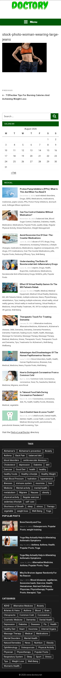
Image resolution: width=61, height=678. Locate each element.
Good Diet (20, 469)
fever (33, 382)
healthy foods (39, 402)
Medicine (53, 294)
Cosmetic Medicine (13, 619)
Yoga (48, 511)
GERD (28, 199)
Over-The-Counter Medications (37, 251)
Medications (37, 199)
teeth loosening (27, 425)
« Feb (13, 172)
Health (52, 222)
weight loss (22, 511)
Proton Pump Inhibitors (38, 202)
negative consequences (44, 248)
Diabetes (36, 222)
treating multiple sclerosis (30, 300)
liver (49, 362)
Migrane (14, 385)
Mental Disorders (12, 638)
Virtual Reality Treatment (21, 307)
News (41, 297)
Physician (25, 589)
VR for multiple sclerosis (46, 307)
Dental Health (50, 416)
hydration (32, 478)
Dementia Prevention (41, 330)
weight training (34, 529)
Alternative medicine (43, 323)
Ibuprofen (24, 271)
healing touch (26, 333)
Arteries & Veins (12, 610)
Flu (37, 382)
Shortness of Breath (14, 506)
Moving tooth (33, 422)
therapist (31, 592)
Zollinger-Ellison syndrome (18, 205)
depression (24, 464)
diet (21, 402)
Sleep (29, 656)
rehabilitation (7, 300)
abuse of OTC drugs (40, 242)
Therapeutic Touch (33, 339)
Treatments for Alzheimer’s (31, 342)
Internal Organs (48, 629)
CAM (12, 330)
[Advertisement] (30, 14)
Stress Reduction (24, 228)
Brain (47, 610)
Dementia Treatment (10, 333)
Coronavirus (49, 379)
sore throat (23, 385)
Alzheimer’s (43, 326)
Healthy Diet (9, 629)
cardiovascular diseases (34, 460)
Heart (22, 629)
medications (48, 199)
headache (43, 382)
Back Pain (20, 455)
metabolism (9, 492)
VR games (6, 310)
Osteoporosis (40, 526)
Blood (38, 610)
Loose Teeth (38, 419)
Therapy (50, 506)
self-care (29, 501)
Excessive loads (28, 583)
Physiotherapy (50, 297)
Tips (33, 254)
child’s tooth (38, 416)
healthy (42, 469)
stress (40, 506)
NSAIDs (39, 274)
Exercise (8, 469)
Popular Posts (30, 225)
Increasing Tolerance (39, 245)
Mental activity (23, 488)
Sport (38, 656)
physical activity (11, 497)
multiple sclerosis (30, 297)
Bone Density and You (30, 522)
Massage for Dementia (12, 336)
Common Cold (37, 379)
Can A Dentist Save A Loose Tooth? (37, 412)
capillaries (52, 580)
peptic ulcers (17, 202)
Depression (9, 624)
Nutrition (38, 642)
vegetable (14, 405)
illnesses (43, 362)
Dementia (19, 330)
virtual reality (47, 300)
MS (3, 297)
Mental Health (30, 638)
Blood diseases (38, 580)
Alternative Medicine (28, 326)
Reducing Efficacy (22, 254)
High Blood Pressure (14, 478)
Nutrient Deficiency (42, 586)
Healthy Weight (48, 474)
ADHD (6, 605)
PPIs (26, 202)
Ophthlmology (10, 647)
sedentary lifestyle (13, 501)
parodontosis (46, 422)
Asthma (8, 455)
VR (33, 307)
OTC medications (15, 251)
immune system (24, 483)
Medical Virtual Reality (39, 294)
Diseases (35, 624)
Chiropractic (10, 615)
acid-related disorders (45, 195)
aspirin (35, 268)
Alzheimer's (9, 451)
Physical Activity (46, 647)
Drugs (22, 199)
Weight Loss (18, 661)
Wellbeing (6, 345)
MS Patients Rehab (14, 297)
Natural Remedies (12, 642)
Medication (7, 225)
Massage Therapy (30, 336)
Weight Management (41, 228)
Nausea (34, 492)
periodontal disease (10, 425)
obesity (45, 492)
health (41, 333)
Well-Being (40, 254)
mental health (40, 488)
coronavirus (25, 382)
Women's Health (12, 666)
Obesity (50, 642)
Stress (21, 339)
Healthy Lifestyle (29, 474)
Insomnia (32, 629)
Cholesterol (9, 464)
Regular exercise (31, 497)
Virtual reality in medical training (28, 303)
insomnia (40, 483)
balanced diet (42, 218)
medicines (6, 202)
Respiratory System (13, 656)
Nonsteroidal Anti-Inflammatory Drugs (18, 274)
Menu (33, 21)
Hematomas (26, 586)
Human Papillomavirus (29, 362)
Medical (44, 291)
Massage (49, 333)
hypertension (46, 478)
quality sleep (42, 225)
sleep (30, 506)
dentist (23, 419)
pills (52, 251)
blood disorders (38, 359)
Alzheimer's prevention (30, 451)
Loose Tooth (49, 419)
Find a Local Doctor (20, 432)
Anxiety (48, 451)
